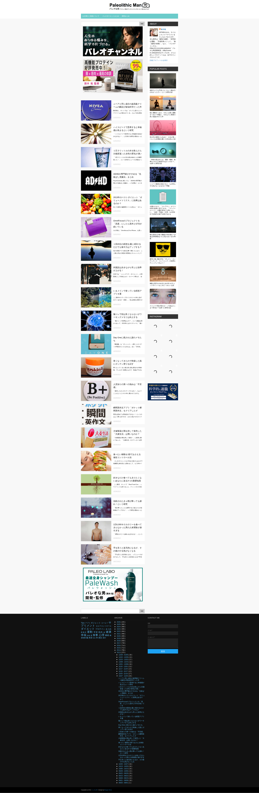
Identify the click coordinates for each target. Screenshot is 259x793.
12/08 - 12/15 (123, 662)
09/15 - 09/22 (123, 776)
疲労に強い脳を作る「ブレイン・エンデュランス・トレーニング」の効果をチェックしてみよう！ (163, 261)
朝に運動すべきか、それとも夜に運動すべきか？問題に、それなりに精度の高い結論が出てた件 (163, 114)
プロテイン (100, 629)
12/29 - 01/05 (123, 655)
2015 (119, 648)
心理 (102, 635)
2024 (119, 627)
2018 (119, 641)
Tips (83, 623)
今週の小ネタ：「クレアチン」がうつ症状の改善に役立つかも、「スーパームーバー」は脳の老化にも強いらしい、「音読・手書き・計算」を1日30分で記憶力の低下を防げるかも (163, 210)
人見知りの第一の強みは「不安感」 (131, 732)
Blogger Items (108, 790)
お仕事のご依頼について (90, 16)
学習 (96, 632)
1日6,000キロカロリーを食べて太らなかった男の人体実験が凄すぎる (127, 527)
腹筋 (94, 638)
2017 (119, 643)
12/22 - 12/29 (123, 657)
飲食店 (84, 632)
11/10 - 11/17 (123, 671)
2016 (119, 645)
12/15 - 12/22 (123, 659)
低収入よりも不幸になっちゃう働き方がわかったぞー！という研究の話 (163, 91)
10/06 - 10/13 (123, 769)
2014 (119, 650)
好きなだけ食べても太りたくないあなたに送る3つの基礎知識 (131, 748)
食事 (96, 635)
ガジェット (96, 623)
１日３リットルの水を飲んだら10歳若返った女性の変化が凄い (131, 688)
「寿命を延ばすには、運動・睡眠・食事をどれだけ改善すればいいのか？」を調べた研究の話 (163, 161)
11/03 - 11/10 (123, 673)
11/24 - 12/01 (123, 666)
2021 (119, 634)
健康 (108, 631)
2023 (119, 629)
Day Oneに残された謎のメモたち (130, 725)
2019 (119, 638)
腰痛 (89, 635)
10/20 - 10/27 (123, 764)
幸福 (84, 635)
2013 (119, 652)
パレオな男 (94, 790)
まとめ (108, 629)
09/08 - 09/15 (123, 778)
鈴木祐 (163, 29)
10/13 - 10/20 (123, 766)
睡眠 (107, 635)
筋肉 (100, 632)
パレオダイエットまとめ (110, 16)
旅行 (104, 638)
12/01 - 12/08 (123, 664)
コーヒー (105, 623)
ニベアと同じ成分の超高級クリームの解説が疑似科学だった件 (131, 679)
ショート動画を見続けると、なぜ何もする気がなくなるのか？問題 (163, 185)
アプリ (88, 623)
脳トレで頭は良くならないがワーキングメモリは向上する (131, 722)
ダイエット (88, 628)
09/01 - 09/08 (123, 780)
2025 (119, 624)
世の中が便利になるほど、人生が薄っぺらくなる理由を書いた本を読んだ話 (163, 138)
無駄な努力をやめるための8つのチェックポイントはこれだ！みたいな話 (162, 284)
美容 (91, 638)
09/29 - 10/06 (123, 771)
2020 (119, 636)
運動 (90, 631)
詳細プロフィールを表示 (159, 60)
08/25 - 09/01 (123, 783)
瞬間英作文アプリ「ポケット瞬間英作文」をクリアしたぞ (131, 735)
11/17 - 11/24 (123, 669)
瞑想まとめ (126, 16)
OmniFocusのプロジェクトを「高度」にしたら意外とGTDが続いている (127, 224)
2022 (119, 631)
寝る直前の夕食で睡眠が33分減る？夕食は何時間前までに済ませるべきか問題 (163, 236)
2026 (119, 622)
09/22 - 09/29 (123, 773)
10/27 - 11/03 (123, 676)
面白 (100, 638)
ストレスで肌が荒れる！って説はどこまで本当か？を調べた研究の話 (163, 307)
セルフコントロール (103, 626)
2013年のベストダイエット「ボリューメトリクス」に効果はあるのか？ (127, 200)
